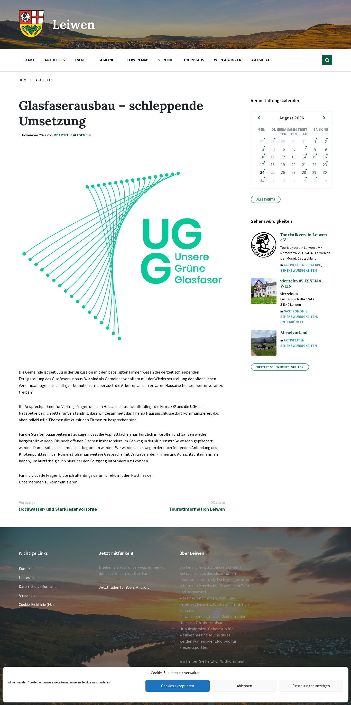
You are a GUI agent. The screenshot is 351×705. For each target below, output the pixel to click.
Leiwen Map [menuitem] (137, 60)
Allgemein (82, 135)
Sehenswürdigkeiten (298, 270)
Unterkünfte (292, 322)
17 (262, 164)
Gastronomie (295, 311)
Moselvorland (294, 332)
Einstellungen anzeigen (311, 685)
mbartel (61, 135)
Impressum (27, 577)
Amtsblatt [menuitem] (261, 60)
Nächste (218, 502)
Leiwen (73, 24)
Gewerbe (313, 265)
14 (304, 156)
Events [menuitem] (81, 60)
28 (273, 141)
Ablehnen (244, 685)
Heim (22, 80)
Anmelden (27, 595)
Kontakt (25, 568)
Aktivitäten (294, 265)
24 (262, 172)
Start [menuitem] (29, 60)
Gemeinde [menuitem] (107, 60)
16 (325, 156)
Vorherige (27, 502)
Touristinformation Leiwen (197, 509)
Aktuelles (44, 80)
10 (262, 156)
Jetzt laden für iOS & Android (124, 587)
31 (262, 180)
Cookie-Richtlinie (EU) (36, 604)
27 (262, 141)
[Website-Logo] (31, 36)
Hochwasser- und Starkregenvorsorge (58, 509)
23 (325, 164)
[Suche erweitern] (327, 60)
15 (314, 156)
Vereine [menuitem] (165, 60)
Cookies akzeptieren (177, 685)
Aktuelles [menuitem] (55, 60)
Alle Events (265, 199)
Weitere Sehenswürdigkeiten (279, 367)
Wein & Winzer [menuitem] (227, 60)
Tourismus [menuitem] (193, 60)
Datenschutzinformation (39, 586)
